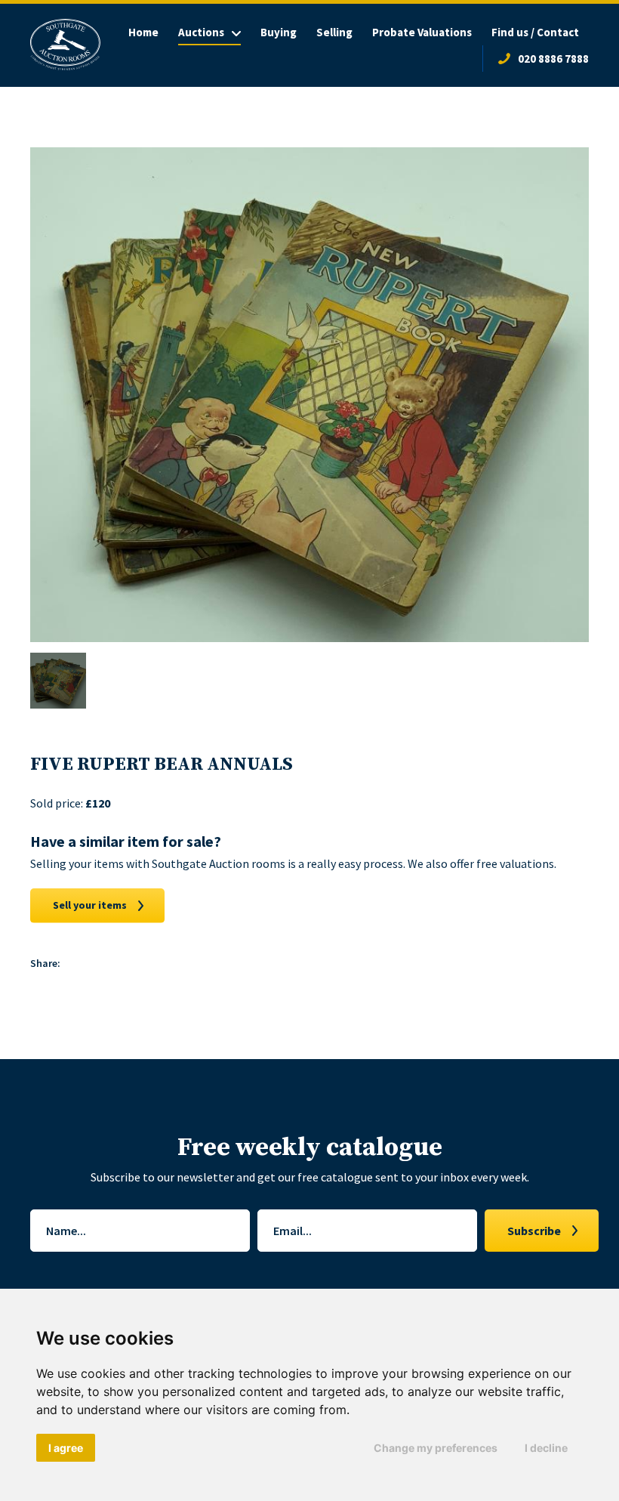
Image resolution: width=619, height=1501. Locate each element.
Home (143, 32)
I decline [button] (546, 1447)
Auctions (201, 32)
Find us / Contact (535, 32)
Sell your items (90, 905)
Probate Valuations (422, 32)
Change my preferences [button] (435, 1447)
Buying (278, 32)
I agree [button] (65, 1447)
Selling (334, 32)
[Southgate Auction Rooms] (65, 45)
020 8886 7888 (553, 58)
